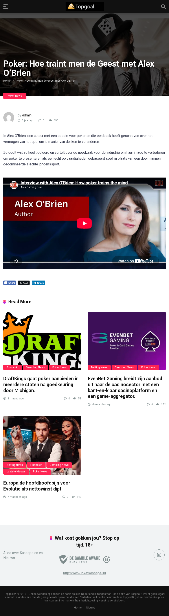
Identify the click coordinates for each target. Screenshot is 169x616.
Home (7, 80)
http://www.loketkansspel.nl (84, 573)
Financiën (12, 367)
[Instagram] (159, 554)
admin (26, 115)
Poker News (15, 95)
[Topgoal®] (85, 6)
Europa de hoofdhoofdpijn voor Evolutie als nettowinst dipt (36, 486)
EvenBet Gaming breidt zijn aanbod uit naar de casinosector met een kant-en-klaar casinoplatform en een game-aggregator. (125, 387)
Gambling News (35, 367)
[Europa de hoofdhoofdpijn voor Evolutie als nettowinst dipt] (42, 445)
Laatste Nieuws (16, 471)
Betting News (99, 367)
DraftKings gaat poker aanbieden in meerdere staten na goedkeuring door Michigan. (41, 384)
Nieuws (90, 607)
